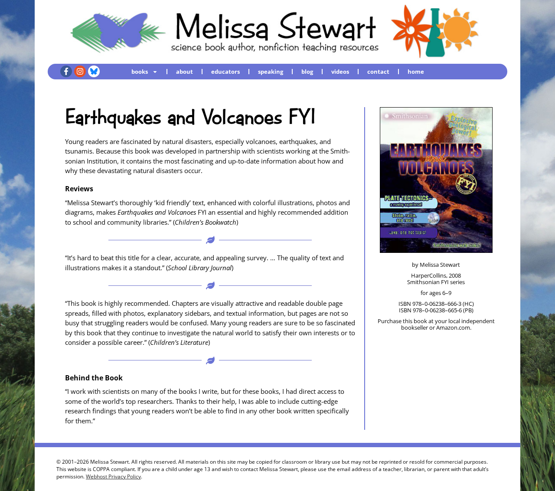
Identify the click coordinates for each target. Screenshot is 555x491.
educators (225, 71)
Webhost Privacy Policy (113, 476)
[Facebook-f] (66, 71)
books (139, 71)
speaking (270, 71)
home (416, 71)
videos (340, 71)
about (184, 71)
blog (307, 71)
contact (378, 71)
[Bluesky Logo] (94, 71)
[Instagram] (80, 71)
